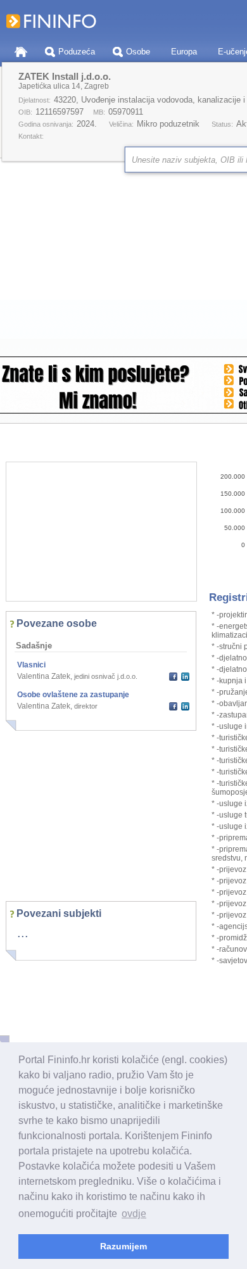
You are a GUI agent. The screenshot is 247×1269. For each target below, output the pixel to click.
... (22, 933)
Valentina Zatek (43, 676)
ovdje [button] (134, 1213)
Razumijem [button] (123, 1246)
